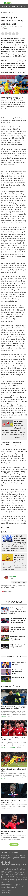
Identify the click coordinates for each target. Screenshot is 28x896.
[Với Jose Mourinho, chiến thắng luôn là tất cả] (5, 646)
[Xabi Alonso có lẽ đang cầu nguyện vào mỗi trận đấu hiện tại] (14, 697)
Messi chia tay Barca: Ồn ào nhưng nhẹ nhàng (19, 671)
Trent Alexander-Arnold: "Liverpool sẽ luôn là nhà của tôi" (17, 629)
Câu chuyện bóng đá (15, 6)
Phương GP (8, 27)
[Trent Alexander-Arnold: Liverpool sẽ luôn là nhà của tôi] (5, 629)
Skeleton (3, 841)
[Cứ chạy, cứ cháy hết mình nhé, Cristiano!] (14, 821)
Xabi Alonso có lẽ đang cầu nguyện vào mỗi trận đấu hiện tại (13, 708)
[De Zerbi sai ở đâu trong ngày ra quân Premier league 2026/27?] (5, 638)
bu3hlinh (3, 716)
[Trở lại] (17, 33)
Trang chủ (4, 6)
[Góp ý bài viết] (13, 33)
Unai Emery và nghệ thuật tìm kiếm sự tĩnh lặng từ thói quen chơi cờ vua (18, 620)
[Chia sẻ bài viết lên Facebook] (2, 33)
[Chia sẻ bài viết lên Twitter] (6, 33)
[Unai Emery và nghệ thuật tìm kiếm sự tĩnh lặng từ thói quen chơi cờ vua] (5, 620)
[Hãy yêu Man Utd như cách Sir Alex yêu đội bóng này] (14, 790)
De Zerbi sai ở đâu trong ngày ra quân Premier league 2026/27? (17, 638)
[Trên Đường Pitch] (8, 4)
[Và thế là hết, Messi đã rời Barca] (6, 665)
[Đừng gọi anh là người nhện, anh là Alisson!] (14, 759)
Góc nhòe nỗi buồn (18, 677)
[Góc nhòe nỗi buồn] (6, 679)
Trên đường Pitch (5, 778)
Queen (3, 810)
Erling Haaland (8, 591)
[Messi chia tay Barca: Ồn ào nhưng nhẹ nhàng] (6, 672)
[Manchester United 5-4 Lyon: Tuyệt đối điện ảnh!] (14, 728)
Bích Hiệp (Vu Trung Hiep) (8, 747)
